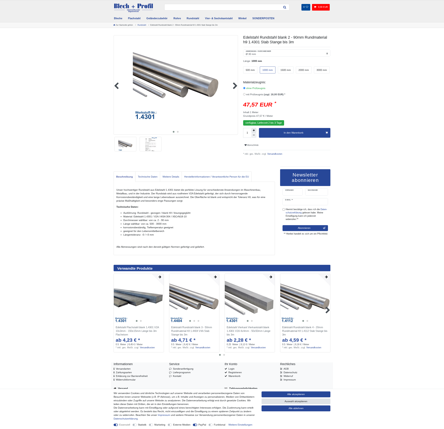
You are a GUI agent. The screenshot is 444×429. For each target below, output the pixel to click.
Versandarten (123, 368)
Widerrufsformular (126, 379)
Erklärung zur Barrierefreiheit (132, 376)
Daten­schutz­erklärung (126, 418)
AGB (286, 368)
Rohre (177, 18)
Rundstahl (193, 18)
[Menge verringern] (253, 135)
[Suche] (284, 7)
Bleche (118, 18)
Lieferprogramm (182, 372)
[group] (139, 299)
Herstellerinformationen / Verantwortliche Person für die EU (216, 176)
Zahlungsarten (124, 372)
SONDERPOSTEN (263, 18)
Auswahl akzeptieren (296, 401)
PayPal (202, 424)
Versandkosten (274, 154)
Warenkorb (234, 376)
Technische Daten (147, 176)
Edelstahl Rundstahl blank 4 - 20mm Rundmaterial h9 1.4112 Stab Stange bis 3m (304, 331)
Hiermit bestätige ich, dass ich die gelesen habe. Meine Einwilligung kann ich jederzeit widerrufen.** (306, 214)
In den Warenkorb (293, 132)
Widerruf (288, 376)
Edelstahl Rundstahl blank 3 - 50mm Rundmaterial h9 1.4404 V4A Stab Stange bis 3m (191, 331)
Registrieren (235, 372)
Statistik (142, 424)
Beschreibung (124, 176)
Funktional (219, 424)
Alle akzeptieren (296, 394)
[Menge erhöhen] (253, 130)
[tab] (124, 176)
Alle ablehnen (296, 408)
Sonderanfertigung (183, 368)
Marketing (159, 424)
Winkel (242, 18)
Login (231, 368)
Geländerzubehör (157, 18)
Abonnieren (304, 228)
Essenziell (124, 424)
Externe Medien (181, 424)
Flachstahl (134, 18)
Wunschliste (253, 145)
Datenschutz (290, 372)
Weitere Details (171, 176)
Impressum (290, 379)
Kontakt (177, 376)
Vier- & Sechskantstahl (219, 18)
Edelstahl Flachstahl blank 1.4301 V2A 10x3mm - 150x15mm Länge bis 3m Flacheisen (137, 331)
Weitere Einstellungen (240, 424)
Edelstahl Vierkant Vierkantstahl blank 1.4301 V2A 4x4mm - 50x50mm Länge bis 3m (248, 331)
